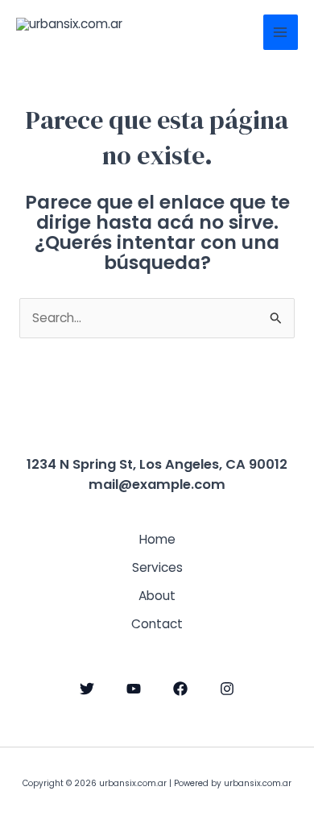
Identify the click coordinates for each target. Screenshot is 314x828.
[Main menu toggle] (280, 31)
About (157, 595)
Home (157, 539)
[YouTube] (133, 688)
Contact (157, 623)
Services (157, 567)
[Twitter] (87, 688)
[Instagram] (227, 688)
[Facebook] (180, 688)
